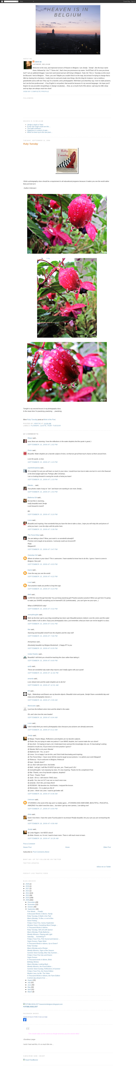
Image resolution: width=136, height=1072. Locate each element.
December (31, 902)
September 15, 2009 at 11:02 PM (43, 673)
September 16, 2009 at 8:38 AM (42, 794)
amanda (30, 678)
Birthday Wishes (33, 962)
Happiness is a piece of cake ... (38, 130)
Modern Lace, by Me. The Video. (38, 973)
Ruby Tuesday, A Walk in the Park (39, 916)
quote (43, 425)
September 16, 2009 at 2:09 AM (42, 700)
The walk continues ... (35, 128)
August (30, 980)
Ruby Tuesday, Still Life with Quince (40, 930)
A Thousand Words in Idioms (37, 927)
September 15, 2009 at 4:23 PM (42, 589)
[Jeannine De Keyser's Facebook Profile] (24, 1021)
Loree (30, 723)
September (32, 909)
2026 (28, 884)
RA (29, 691)
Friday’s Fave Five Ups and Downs (39, 955)
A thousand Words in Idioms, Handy (39, 914)
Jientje (38, 62)
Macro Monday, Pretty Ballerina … (39, 932)
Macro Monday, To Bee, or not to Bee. (40, 918)
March (30, 992)
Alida (29, 814)
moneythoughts (33, 614)
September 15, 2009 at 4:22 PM (42, 576)
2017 (28, 888)
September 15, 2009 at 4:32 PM (42, 609)
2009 (28, 900)
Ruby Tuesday (32, 419)
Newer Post (27, 847)
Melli (29, 594)
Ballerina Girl (32, 497)
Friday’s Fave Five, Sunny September (40, 923)
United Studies (33, 654)
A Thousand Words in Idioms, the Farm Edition (43, 975)
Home (67, 847)
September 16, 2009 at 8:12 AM (42, 730)
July (29, 982)
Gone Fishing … (33, 920)
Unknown (31, 799)
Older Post (107, 847)
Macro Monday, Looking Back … (38, 964)
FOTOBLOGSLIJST (30, 1007)
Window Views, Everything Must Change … (42, 925)
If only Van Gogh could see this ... (39, 126)
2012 (28, 893)
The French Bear (34, 535)
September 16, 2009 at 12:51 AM (43, 685)
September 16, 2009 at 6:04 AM (42, 717)
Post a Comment (29, 844)
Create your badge (42, 1016)
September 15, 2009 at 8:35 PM (42, 648)
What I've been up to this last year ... (39, 132)
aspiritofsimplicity (34, 468)
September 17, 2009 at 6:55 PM (42, 809)
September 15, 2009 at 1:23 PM (42, 462)
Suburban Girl (33, 555)
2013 (28, 891)
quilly (29, 666)
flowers (35, 425)
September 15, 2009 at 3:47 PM (42, 549)
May (29, 987)
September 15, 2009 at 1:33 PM (42, 479)
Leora (30, 520)
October (31, 907)
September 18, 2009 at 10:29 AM (43, 838)
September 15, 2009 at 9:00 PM (42, 660)
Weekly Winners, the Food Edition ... (40, 966)
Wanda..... (31, 485)
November (31, 904)
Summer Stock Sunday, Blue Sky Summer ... (43, 953)
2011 (27, 895)
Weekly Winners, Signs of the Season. (40, 950)
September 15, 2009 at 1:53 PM (42, 492)
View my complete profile (36, 91)
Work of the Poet (49, 419)
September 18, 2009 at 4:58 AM (42, 823)
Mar (29, 629)
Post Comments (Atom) (41, 852)
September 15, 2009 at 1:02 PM (42, 444)
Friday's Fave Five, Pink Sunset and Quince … (43, 939)
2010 (28, 898)
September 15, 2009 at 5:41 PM (42, 624)
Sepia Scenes (32, 957)
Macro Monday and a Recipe (37, 948)
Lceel (30, 582)
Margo (30, 438)
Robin (30, 450)
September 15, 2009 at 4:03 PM (42, 564)
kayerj (30, 570)
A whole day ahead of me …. (37, 978)
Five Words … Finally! (35, 911)
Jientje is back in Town (35, 125)
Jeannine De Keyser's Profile (30, 1016)
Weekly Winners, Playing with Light (39, 934)
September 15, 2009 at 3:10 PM (42, 514)
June (29, 985)
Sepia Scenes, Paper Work (36, 941)
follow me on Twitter (104, 867)
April (29, 989)
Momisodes (32, 706)
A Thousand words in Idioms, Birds (39, 959)
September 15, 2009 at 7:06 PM (42, 636)
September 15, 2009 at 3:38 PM (42, 529)
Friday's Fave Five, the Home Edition (40, 971)
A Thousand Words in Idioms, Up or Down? (42, 943)
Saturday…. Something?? (36, 937)
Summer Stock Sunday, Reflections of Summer (43, 969)
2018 (28, 886)
